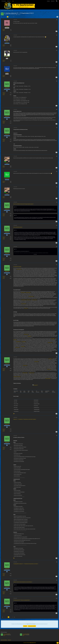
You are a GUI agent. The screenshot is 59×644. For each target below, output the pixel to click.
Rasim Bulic (22, 346)
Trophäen (4, 93)
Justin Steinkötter (47, 378)
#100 (56, 598)
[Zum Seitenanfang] (58, 643)
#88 (56, 156)
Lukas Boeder (23, 341)
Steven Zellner (23, 292)
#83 (56, 50)
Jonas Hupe (25, 308)
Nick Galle (14, 339)
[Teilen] (57, 16)
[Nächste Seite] (13, 16)
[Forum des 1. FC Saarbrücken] (29, 6)
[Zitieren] (56, 31)
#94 (56, 264)
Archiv (4, 635)
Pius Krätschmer (23, 299)
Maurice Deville (34, 299)
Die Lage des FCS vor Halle (17, 266)
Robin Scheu (28, 299)
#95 (56, 356)
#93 (56, 246)
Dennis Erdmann (31, 296)
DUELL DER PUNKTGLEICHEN (17, 227)
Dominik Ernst (18, 341)
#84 (56, 65)
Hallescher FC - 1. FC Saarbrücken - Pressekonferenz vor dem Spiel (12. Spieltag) (24, 419)
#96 (56, 417)
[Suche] (56, 1)
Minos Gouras (25, 365)
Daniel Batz (29, 336)
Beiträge (4, 30)
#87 (56, 127)
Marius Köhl (48, 369)
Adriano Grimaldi (25, 372)
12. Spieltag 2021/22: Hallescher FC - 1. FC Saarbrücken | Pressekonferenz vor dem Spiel (25, 563)
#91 (56, 202)
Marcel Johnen (26, 334)
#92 (56, 225)
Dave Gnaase (36, 361)
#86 (56, 109)
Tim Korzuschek (23, 303)
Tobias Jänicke (50, 342)
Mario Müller (52, 338)
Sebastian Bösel (28, 292)
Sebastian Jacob (31, 372)
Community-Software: (29, 642)
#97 (56, 435)
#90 (56, 186)
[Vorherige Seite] (1, 16)
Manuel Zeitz (17, 347)
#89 (56, 171)
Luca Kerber (50, 358)
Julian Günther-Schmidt (16, 376)
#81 (56, 19)
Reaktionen (4, 29)
